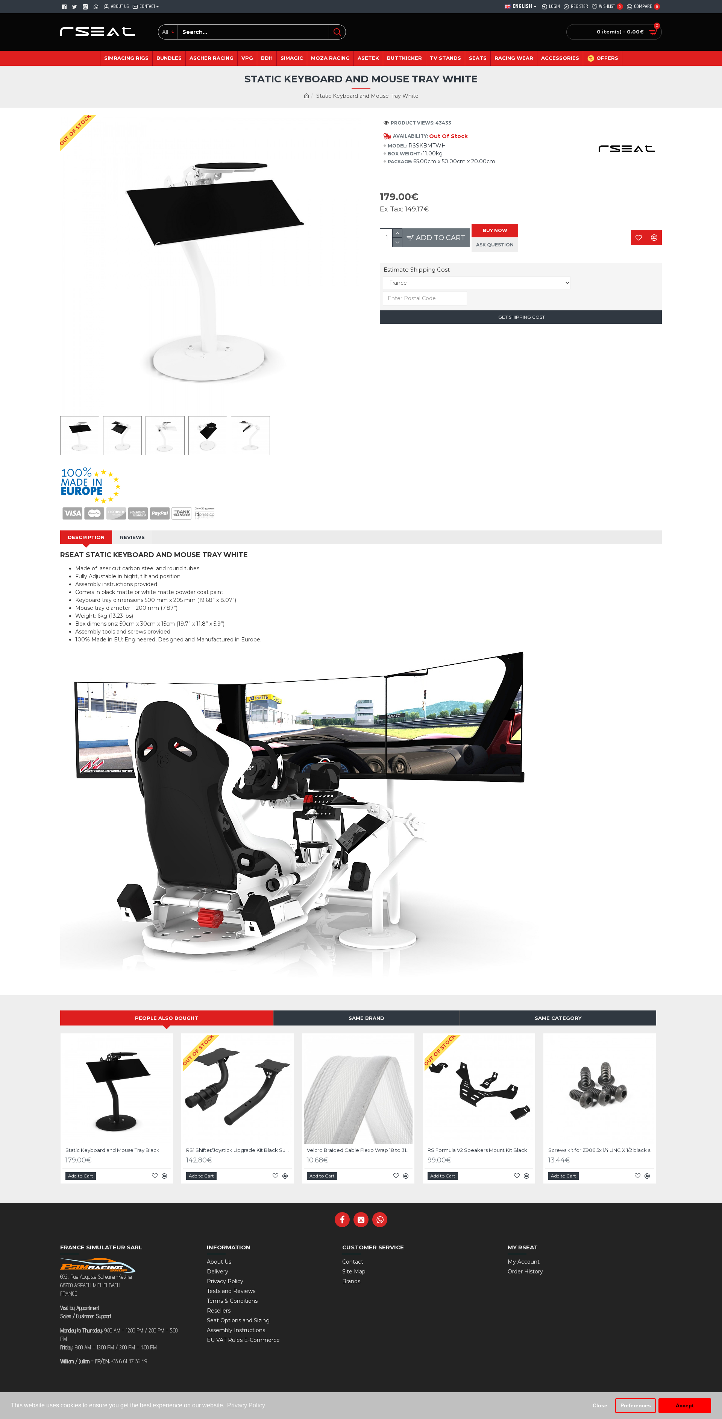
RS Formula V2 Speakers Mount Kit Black (477, 1150)
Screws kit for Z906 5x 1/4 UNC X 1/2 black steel (601, 1150)
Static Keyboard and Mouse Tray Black (112, 1150)
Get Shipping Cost (521, 317)
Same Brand (366, 1018)
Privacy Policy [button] (246, 1405)
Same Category (558, 1018)
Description (86, 537)
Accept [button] (685, 1405)
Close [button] (600, 1405)
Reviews (132, 537)
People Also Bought (166, 1018)
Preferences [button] (635, 1405)
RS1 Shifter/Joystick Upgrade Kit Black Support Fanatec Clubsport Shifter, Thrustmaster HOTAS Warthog (239, 1150)
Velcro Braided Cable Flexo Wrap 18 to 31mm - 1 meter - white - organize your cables (360, 1150)
